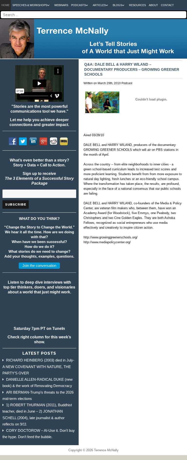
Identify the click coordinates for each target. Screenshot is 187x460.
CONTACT (167, 5)
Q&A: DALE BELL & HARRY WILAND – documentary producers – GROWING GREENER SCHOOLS (131, 69)
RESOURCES (137, 5)
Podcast (127, 83)
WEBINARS (61, 5)
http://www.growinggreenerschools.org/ (111, 237)
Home (5, 5)
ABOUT (153, 5)
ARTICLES (99, 5)
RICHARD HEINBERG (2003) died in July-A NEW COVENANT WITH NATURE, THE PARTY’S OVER (38, 366)
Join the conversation (39, 265)
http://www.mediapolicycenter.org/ (107, 242)
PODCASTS (78, 5)
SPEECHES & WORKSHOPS (29, 5)
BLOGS (117, 5)
